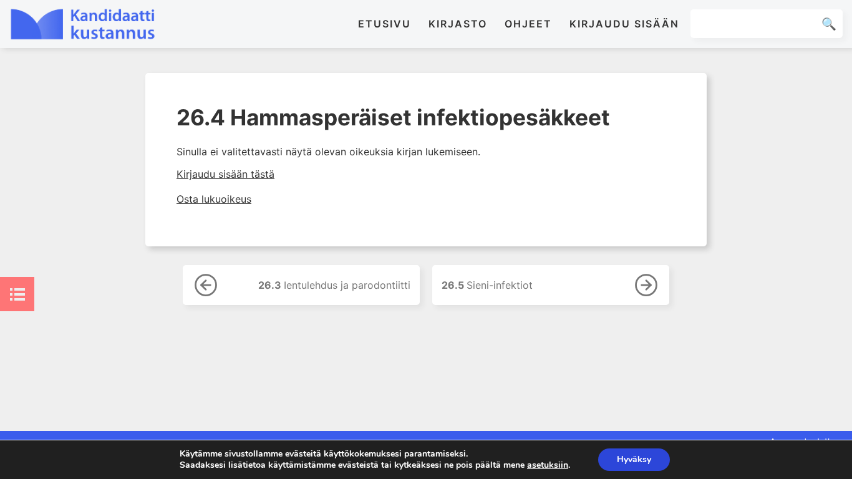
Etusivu (384, 23)
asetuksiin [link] (547, 465)
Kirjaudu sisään (624, 23)
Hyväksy (634, 459)
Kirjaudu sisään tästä (225, 174)
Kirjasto (457, 23)
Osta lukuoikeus (214, 199)
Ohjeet (528, 23)
